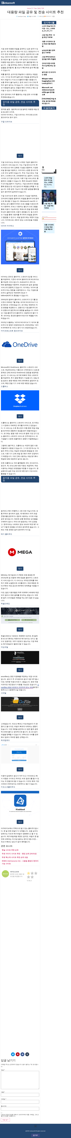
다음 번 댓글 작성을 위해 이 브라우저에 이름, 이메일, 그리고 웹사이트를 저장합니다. (20, 1115)
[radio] (28, 873)
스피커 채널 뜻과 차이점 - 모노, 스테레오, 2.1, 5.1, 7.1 (48, 28)
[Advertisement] (20, 32)
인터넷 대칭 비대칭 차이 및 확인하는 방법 (48, 65)
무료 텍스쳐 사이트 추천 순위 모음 (15, 857)
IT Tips (34, 8)
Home (29, 8)
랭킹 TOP (41, 8)
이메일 (3, 1099)
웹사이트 (3, 1106)
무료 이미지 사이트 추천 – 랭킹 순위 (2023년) (19, 854)
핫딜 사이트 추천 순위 (10, 850)
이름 (3, 1092)
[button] (13, 1054)
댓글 (3, 1070)
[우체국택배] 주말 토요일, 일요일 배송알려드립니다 (49, 101)
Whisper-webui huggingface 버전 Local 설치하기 (48, 81)
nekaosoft (9, 3)
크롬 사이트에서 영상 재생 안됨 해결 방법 (49, 44)
